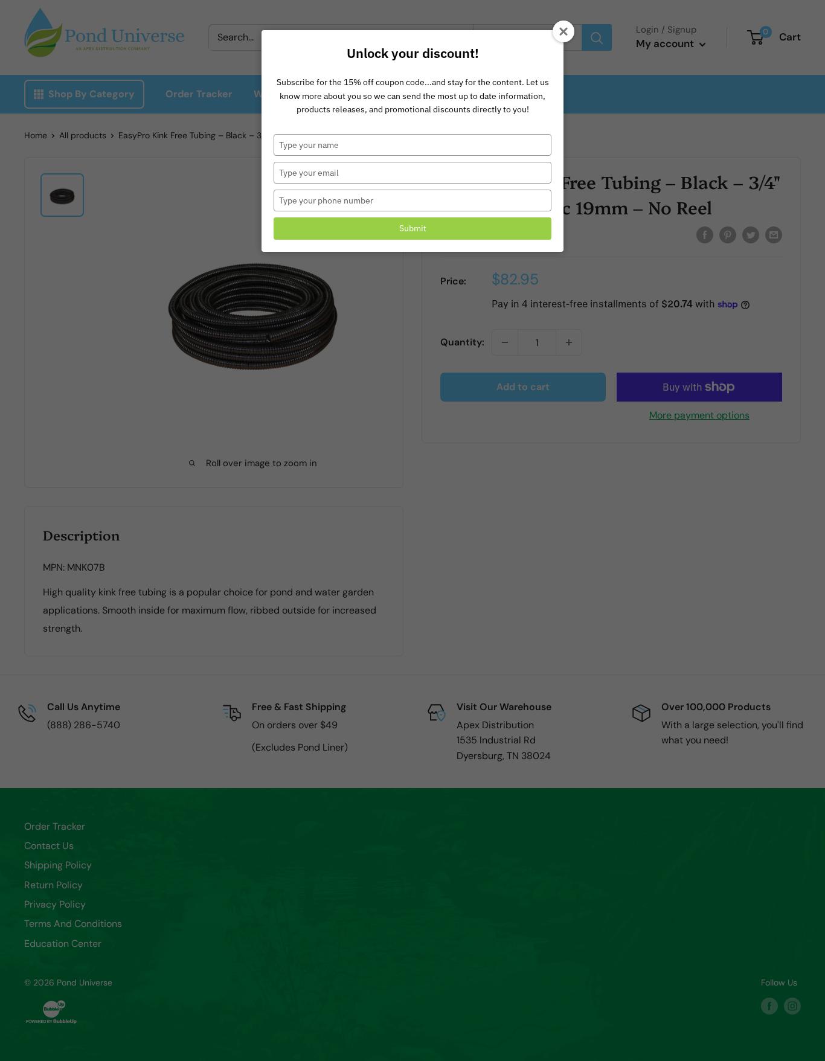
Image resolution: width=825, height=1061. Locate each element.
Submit (412, 228)
